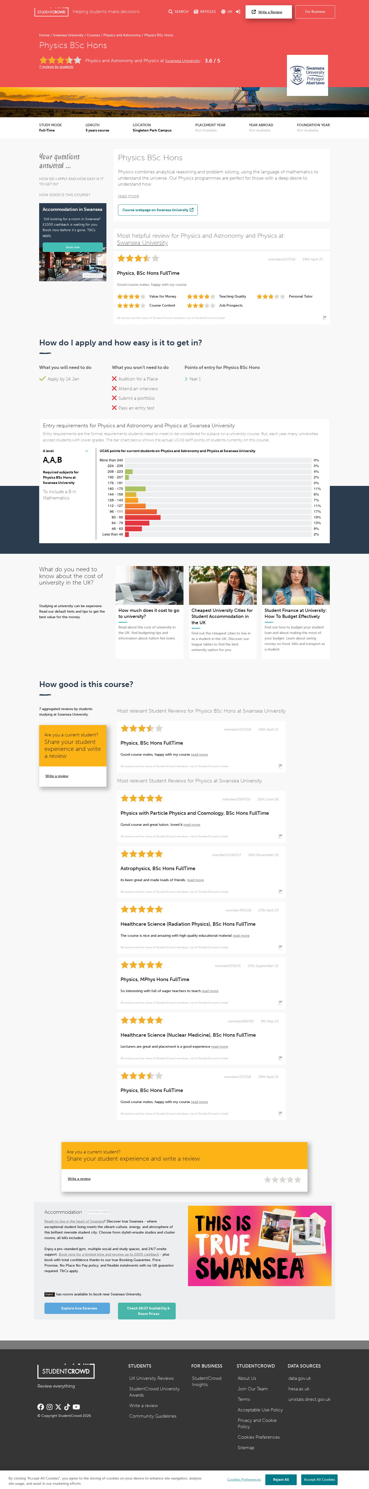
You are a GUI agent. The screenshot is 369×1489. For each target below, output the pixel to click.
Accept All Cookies (319, 1479)
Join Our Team (253, 1389)
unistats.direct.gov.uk (309, 1399)
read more (128, 196)
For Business (315, 12)
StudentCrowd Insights (206, 1381)
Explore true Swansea (79, 1308)
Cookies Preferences (259, 1437)
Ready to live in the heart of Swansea (74, 1221)
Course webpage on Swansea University (155, 210)
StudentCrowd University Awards (154, 1392)
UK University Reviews (151, 1378)
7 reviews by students (56, 67)
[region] (184, 1479)
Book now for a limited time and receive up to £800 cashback (109, 1254)
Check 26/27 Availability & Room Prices (148, 1311)
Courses (93, 35)
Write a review (56, 776)
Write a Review (270, 12)
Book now (73, 247)
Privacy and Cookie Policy (257, 1423)
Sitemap (246, 1447)
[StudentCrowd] (51, 12)
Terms (244, 1399)
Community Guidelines (152, 1416)
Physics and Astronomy (122, 35)
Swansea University (68, 35)
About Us (247, 1378)
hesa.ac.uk (299, 1389)
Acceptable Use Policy (260, 1410)
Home (44, 35)
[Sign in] (238, 12)
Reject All (281, 1479)
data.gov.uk (299, 1378)
